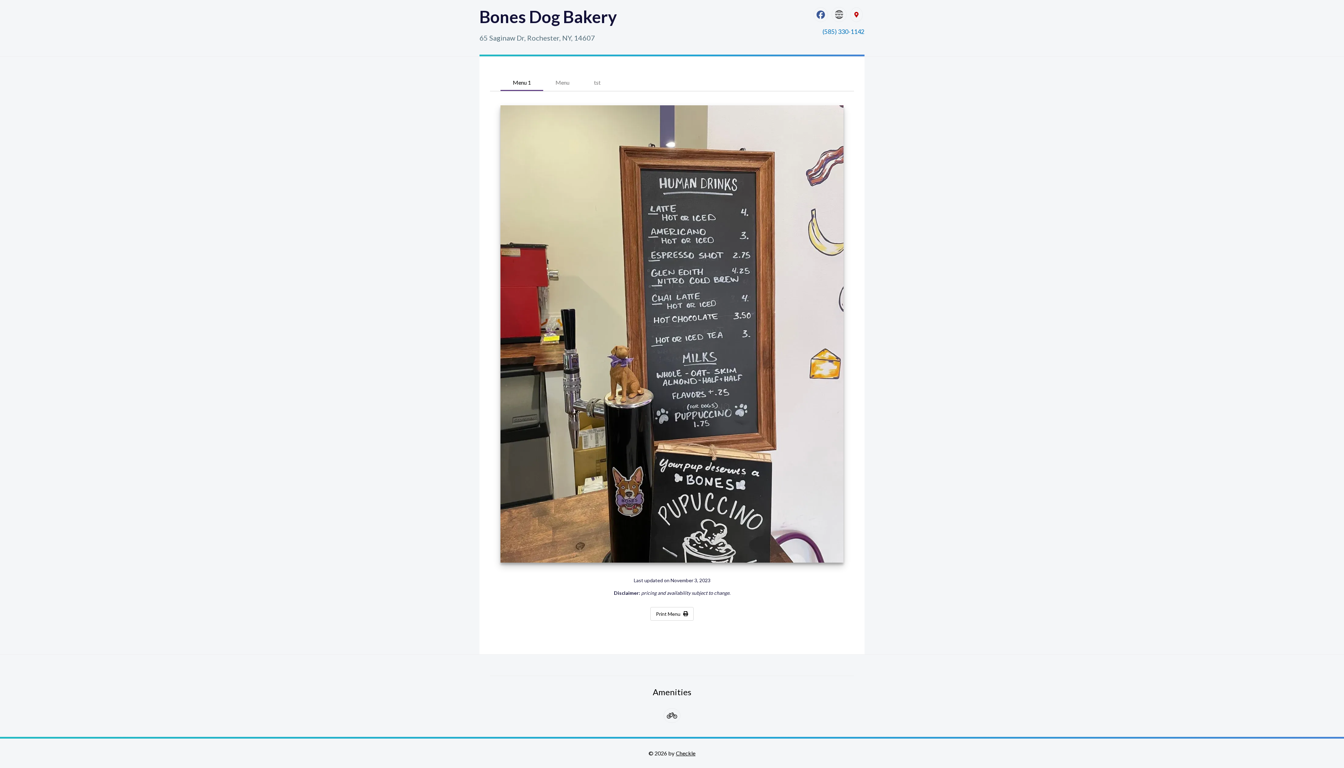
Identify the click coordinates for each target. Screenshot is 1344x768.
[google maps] (856, 14)
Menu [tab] (562, 82)
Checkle (685, 753)
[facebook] (820, 14)
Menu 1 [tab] (522, 82)
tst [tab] (597, 82)
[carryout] (672, 715)
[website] (839, 14)
